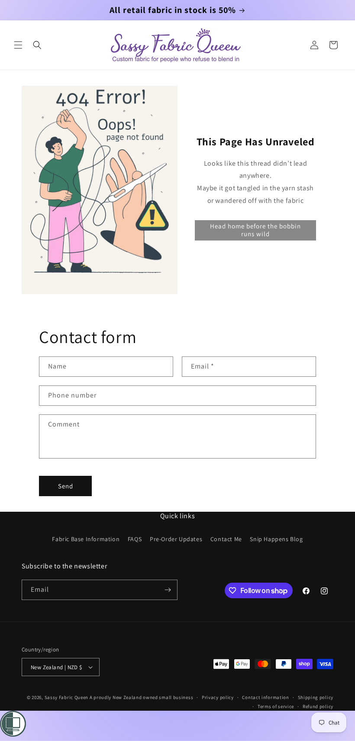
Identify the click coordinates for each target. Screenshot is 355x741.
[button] (18, 45)
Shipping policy (316, 697)
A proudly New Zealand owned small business (141, 697)
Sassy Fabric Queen (67, 697)
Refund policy (318, 706)
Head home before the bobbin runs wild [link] (255, 230)
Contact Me (226, 539)
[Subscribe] (167, 590)
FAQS (135, 539)
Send (65, 486)
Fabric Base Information (85, 539)
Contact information (265, 697)
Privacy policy (218, 697)
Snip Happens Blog (276, 539)
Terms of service (276, 706)
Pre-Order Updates (176, 539)
